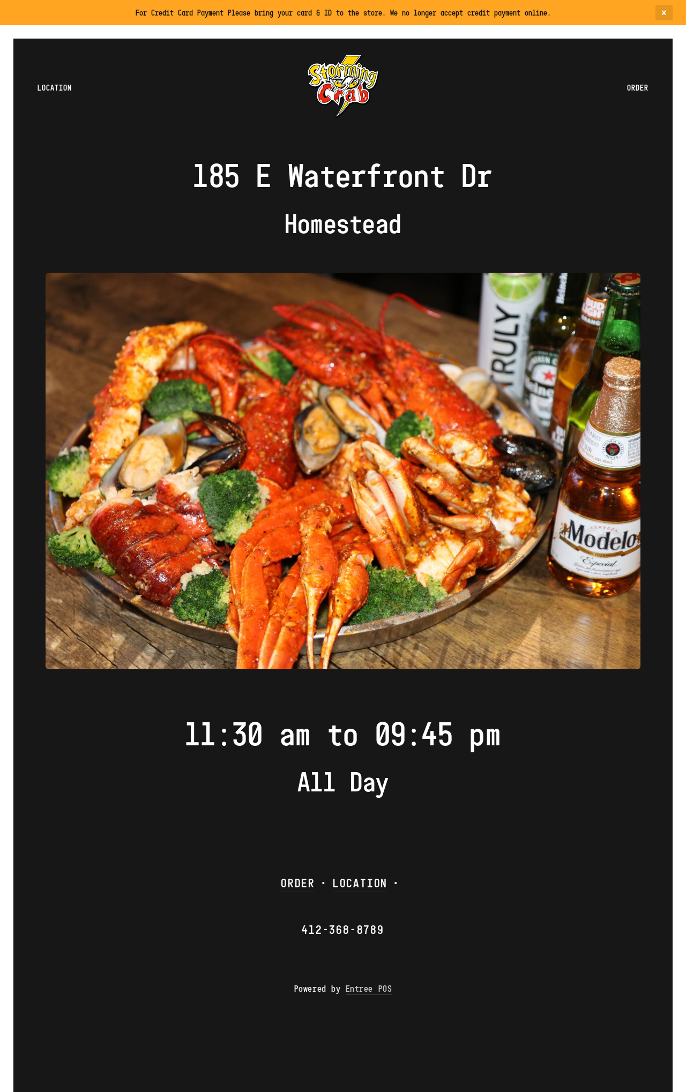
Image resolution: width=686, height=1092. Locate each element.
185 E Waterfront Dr (343, 175)
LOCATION (360, 883)
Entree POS (369, 988)
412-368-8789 (343, 929)
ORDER (298, 883)
